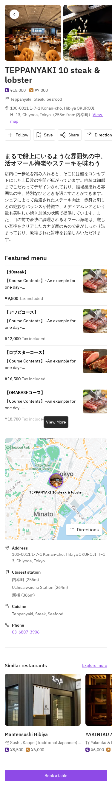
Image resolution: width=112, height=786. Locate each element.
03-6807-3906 (25, 632)
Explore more (94, 665)
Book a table (56, 775)
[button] (14, 14)
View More (56, 422)
